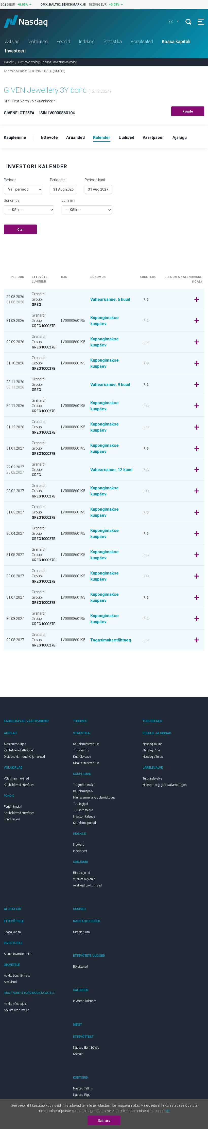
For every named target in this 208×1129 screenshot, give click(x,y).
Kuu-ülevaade (82, 756)
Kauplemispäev (83, 791)
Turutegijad (80, 804)
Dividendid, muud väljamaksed (24, 756)
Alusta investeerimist (17, 954)
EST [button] (172, 22)
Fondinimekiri (13, 806)
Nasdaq (30, 21)
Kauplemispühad (84, 823)
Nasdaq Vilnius (153, 756)
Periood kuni (95, 180)
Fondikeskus (12, 819)
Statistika (112, 41)
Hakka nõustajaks (15, 1004)
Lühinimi (68, 200)
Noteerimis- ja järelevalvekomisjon (165, 785)
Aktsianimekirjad (15, 744)
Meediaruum (81, 932)
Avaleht (8, 62)
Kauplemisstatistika (86, 744)
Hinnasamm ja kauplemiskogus (94, 797)
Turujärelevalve (152, 778)
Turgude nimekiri (84, 785)
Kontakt (78, 1054)
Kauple (187, 111)
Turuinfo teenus (83, 810)
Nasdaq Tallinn (153, 744)
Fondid (63, 41)
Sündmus (12, 200)
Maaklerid (10, 982)
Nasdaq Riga (151, 750)
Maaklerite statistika (86, 763)
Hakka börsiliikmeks (17, 975)
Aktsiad (12, 41)
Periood (10, 180)
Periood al (58, 180)
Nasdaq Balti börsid (86, 1047)
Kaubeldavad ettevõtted (19, 750)
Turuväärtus (81, 750)
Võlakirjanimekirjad (16, 778)
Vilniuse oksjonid (84, 879)
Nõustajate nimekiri (16, 1010)
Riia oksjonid (81, 873)
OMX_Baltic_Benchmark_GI (60, 4)
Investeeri (15, 50)
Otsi (20, 229)
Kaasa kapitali (176, 41)
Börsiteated (142, 41)
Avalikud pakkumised (87, 885)
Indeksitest (80, 851)
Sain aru (104, 1120)
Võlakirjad (38, 41)
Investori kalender (84, 816)
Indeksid (87, 41)
